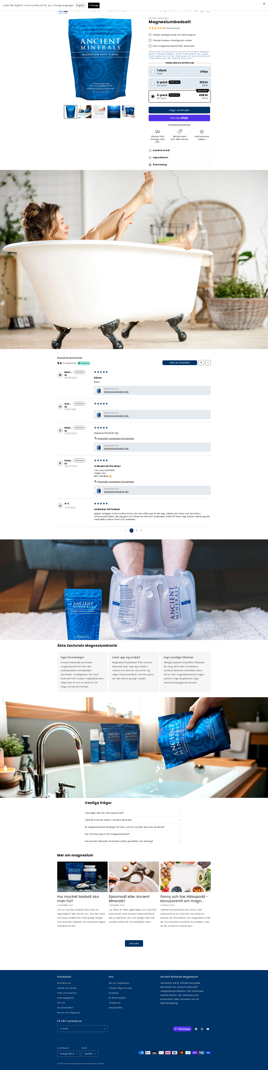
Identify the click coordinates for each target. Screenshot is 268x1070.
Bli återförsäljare (117, 997)
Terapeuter (115, 1002)
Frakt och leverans (67, 993)
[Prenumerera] (104, 1028)
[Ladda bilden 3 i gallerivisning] (99, 111)
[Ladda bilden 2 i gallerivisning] (84, 111)
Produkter (114, 993)
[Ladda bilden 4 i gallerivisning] (113, 111)
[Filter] (201, 362)
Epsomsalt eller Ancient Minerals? (129, 898)
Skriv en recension (180, 362)
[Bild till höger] (139, 112)
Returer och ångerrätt (68, 1012)
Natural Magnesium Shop (76, 1063)
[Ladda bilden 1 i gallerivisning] (70, 111)
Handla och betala (66, 988)
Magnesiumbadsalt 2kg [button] (116, 391)
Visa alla (134, 943)
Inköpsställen (115, 1007)
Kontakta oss (64, 983)
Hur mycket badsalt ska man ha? (78, 898)
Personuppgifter (65, 997)
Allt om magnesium (119, 983)
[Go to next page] (142, 530)
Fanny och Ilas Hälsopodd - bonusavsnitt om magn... (184, 898)
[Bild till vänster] (60, 112)
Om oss (61, 1002)
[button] (156, 28)
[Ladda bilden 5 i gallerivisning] (128, 111)
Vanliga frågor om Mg (120, 988)
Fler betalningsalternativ (179, 124)
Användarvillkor (65, 1007)
